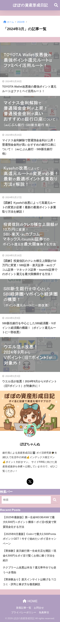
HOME (32, 601)
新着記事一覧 (23, 607)
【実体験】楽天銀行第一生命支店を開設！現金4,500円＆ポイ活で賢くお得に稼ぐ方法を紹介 (29, 555)
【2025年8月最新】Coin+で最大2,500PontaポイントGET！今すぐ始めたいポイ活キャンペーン (29, 539)
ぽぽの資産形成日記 (30, 5)
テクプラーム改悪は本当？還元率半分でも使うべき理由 (29, 570)
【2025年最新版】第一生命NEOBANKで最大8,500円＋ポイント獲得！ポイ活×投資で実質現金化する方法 (29, 522)
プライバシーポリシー (23, 612)
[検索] (54, 500)
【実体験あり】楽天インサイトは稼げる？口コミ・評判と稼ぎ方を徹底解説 (29, 582)
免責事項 (44, 612)
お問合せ (39, 607)
